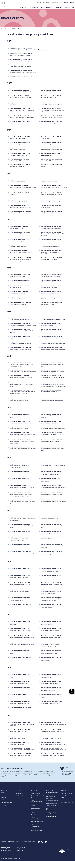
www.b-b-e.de (20, 850)
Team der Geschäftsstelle (6, 802)
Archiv (32, 833)
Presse (61, 2)
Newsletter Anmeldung (66, 804)
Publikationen (55, 2)
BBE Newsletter (64, 790)
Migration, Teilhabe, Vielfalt (37, 823)
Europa (32, 812)
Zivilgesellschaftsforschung (37, 830)
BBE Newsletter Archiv (66, 799)
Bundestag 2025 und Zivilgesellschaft (50, 797)
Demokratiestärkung (35, 793)
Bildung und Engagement (36, 790)
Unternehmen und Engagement (35, 827)
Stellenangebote (4, 804)
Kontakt (66, 2)
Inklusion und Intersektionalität (35, 818)
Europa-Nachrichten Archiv (67, 802)
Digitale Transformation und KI (37, 796)
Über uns (23, 7)
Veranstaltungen (46, 2)
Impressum (3, 841)
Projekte (58, 7)
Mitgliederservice (20, 795)
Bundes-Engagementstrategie (50, 809)
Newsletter (69, 7)
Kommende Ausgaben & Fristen (66, 796)
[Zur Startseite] (6, 4)
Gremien (3, 799)
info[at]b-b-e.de (20, 848)
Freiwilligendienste (35, 814)
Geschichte (3, 797)
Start (2, 28)
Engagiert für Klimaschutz (51, 805)
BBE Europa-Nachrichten (18, 28)
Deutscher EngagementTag (52, 800)
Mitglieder (34, 7)
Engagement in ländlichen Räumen (37, 805)
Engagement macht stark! (51, 803)
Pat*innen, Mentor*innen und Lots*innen (51, 813)
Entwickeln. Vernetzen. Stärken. (6, 791)
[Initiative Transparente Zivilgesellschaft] (66, 851)
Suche (72, 2)
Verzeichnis (18, 790)
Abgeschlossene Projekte (51, 816)
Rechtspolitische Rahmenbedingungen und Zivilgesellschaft (52, 792)
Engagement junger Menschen (35, 809)
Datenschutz (11, 841)
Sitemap (18, 841)
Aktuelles (39, 2)
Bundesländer (4, 794)
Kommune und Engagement (37, 821)
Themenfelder (46, 7)
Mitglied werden (19, 793)
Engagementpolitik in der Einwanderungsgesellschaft (37, 800)
